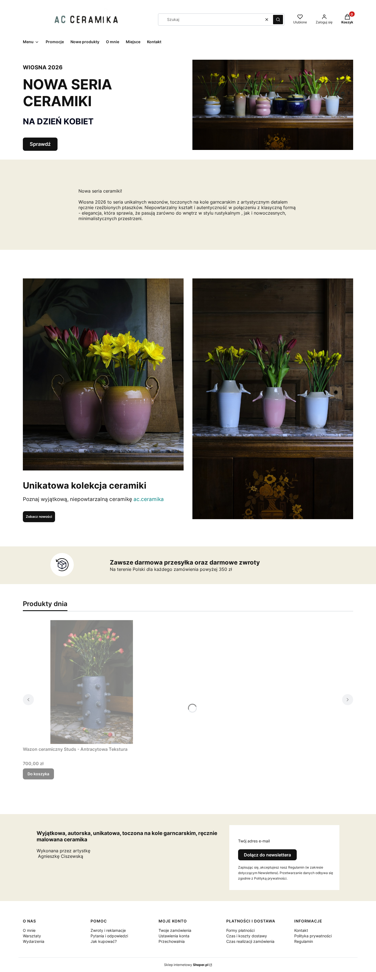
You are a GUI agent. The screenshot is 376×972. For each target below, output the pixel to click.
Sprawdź (40, 144)
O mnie (29, 930)
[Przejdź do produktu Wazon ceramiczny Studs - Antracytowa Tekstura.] (91, 682)
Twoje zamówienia (175, 930)
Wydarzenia (33, 941)
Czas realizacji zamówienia (250, 941)
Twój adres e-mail (254, 841)
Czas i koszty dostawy (246, 935)
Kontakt (301, 930)
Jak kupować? (104, 941)
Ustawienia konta (174, 935)
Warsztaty (32, 935)
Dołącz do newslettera (267, 855)
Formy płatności (240, 930)
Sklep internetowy (186, 965)
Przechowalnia (172, 941)
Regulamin (303, 941)
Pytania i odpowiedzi (109, 935)
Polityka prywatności (313, 935)
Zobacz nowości (39, 516)
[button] (278, 19)
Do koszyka (38, 773)
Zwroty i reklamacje (108, 930)
